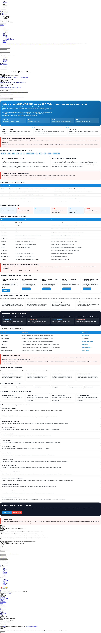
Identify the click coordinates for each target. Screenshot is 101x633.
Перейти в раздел (85, 350)
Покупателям (5, 5)
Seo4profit (9, 593)
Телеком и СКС (5, 60)
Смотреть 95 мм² (85, 335)
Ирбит (1, 611)
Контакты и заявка (17, 512)
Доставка (6, 36)
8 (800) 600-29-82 (3, 14)
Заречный (2, 612)
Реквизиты (7, 29)
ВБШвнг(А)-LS (55, 387)
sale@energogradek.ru (4, 64)
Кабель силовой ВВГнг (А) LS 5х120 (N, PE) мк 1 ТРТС (10, 87)
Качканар (2, 608)
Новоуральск (2, 601)
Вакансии (6, 31)
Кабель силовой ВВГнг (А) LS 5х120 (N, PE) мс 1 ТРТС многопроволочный (14, 77)
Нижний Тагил (3, 597)
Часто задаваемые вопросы (9, 39)
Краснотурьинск (3, 606)
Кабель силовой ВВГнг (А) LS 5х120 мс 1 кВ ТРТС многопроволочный (13, 82)
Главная (4, 1)
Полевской (2, 605)
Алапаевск (2, 610)
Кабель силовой (49, 43)
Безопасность (5, 59)
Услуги (4, 4)
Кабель (29, 43)
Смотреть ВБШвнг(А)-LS (87, 347)
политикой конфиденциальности (13, 553)
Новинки (4, 61)
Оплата (6, 37)
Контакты (4, 7)
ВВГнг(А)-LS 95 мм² (22, 387)
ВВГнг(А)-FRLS (38, 387)
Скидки (4, 41)
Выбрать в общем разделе (87, 341)
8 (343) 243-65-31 (3, 13)
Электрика (18, 43)
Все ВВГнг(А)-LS (6, 512)
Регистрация (5, 11)
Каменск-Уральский (4, 598)
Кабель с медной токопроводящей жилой (38, 43)
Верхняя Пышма (3, 602)
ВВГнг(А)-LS (4, 387)
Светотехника (5, 57)
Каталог (4, 3)
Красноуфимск (3, 609)
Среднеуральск (3, 613)
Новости (6, 32)
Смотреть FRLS (85, 344)
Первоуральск (2, 599)
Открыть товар (6, 290)
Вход (1, 11)
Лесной (1, 607)
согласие (4, 626)
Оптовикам (5, 40)
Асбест (1, 603)
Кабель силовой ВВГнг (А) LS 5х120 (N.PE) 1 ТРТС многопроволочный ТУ (14, 92)
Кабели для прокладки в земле (75, 387)
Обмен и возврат (8, 38)
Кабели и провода (24, 43)
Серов (1, 600)
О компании (5, 2)
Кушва (1, 614)
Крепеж (4, 58)
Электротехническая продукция (6, 43)
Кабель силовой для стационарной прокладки (61, 43)
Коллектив (6, 30)
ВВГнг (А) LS (72, 43)
